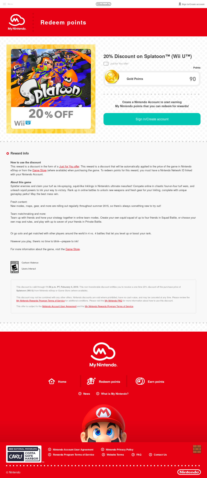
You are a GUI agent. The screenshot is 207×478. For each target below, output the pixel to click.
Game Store (39, 170)
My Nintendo (103, 354)
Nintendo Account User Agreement (59, 306)
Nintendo (103, 4)
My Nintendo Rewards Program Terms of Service (40, 300)
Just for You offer (69, 166)
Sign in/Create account (152, 119)
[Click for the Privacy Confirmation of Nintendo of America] (25, 454)
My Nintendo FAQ (113, 300)
